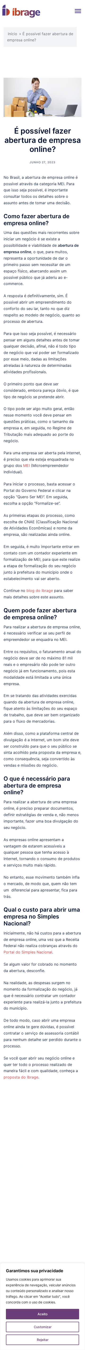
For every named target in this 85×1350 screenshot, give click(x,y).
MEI (26, 465)
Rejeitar (42, 1340)
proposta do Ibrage (21, 1077)
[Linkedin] (36, 1192)
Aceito (42, 1314)
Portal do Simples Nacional (28, 952)
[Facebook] (22, 1192)
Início (12, 33)
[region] (42, 1306)
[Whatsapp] (49, 1192)
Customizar (42, 1327)
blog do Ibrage (39, 590)
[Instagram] (63, 1192)
